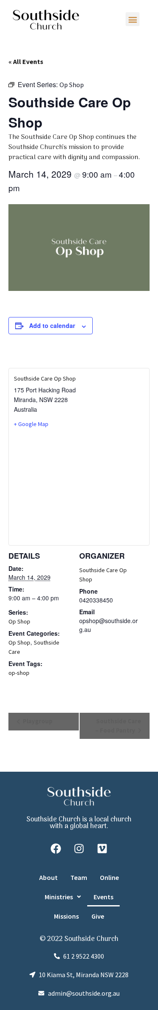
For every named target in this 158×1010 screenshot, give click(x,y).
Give (97, 916)
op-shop (18, 673)
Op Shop (19, 621)
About (48, 877)
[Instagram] (79, 848)
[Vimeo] (102, 848)
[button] (132, 19)
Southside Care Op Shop (45, 378)
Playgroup (37, 721)
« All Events (25, 61)
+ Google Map (31, 424)
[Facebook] (56, 848)
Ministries (59, 897)
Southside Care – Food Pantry (118, 725)
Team (78, 877)
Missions (66, 916)
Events (103, 897)
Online (109, 877)
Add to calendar (52, 325)
